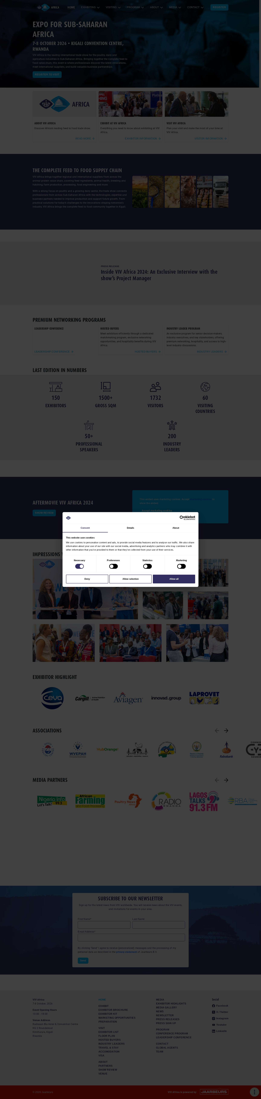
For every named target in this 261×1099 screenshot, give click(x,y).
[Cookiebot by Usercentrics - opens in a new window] (182, 518)
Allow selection (130, 579)
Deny (87, 579)
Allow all (174, 579)
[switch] (113, 566)
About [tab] (175, 528)
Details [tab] (130, 528)
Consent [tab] (85, 528)
